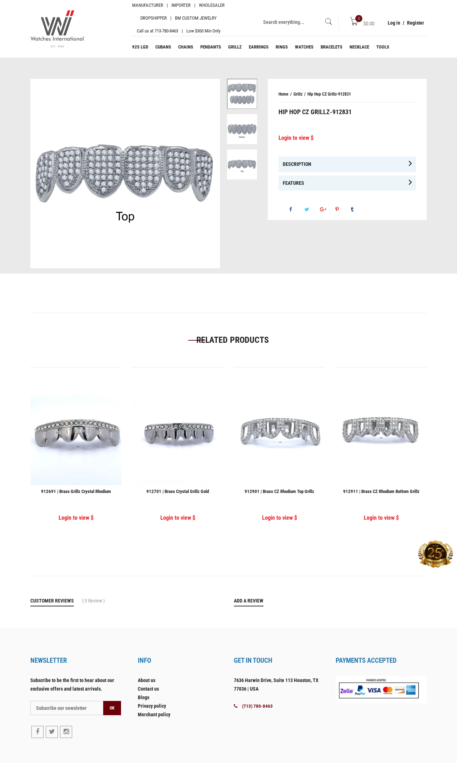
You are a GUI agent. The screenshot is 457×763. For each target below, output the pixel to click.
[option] (242, 96)
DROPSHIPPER (153, 18)
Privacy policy (152, 706)
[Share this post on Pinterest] (342, 209)
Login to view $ (295, 137)
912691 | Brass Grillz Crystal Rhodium (76, 491)
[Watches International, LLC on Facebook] (37, 732)
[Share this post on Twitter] (312, 209)
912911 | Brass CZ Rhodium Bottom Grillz (381, 491)
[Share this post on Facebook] (296, 209)
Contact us (148, 689)
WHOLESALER (212, 5)
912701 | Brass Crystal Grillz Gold (177, 491)
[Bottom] (242, 129)
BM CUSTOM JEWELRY (196, 18)
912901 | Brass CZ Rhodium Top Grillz (279, 491)
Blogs (143, 697)
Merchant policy (154, 714)
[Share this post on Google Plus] (327, 209)
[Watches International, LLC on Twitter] (52, 732)
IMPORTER (181, 5)
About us (146, 680)
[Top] (242, 164)
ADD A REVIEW (248, 601)
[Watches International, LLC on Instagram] (66, 732)
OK (112, 708)
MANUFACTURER (147, 5)
